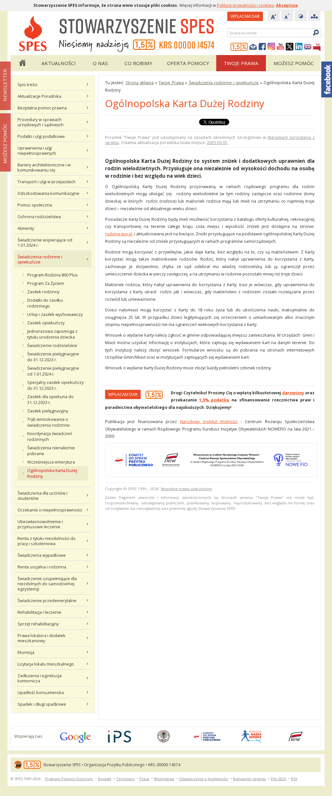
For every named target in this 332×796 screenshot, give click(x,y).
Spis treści (27, 84)
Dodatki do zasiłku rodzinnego (45, 303)
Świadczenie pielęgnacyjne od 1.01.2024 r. (53, 371)
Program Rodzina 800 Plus (52, 275)
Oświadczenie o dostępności (203, 778)
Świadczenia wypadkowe (42, 555)
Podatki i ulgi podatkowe (41, 136)
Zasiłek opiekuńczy (46, 323)
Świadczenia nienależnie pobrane (51, 450)
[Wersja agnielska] (307, 47)
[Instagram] (271, 47)
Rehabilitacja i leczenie (39, 612)
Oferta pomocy (188, 63)
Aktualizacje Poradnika (39, 96)
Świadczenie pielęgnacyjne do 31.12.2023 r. (53, 357)
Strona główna (22, 63)
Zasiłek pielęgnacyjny (47, 411)
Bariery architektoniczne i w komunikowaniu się (44, 167)
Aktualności (59, 63)
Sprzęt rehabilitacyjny (38, 624)
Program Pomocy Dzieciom (69, 778)
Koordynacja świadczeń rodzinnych (49, 436)
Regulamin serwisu (249, 778)
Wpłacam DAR (245, 16)
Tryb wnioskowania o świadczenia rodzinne (48, 422)
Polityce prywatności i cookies (245, 5)
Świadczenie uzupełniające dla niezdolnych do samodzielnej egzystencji (47, 584)
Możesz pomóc (294, 63)
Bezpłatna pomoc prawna (42, 108)
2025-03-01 (217, 142)
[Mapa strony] (314, 16)
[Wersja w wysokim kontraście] (301, 16)
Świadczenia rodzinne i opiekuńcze (40, 259)
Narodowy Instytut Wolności (209, 421)
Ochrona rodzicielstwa (39, 216)
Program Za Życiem (45, 283)
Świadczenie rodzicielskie (52, 345)
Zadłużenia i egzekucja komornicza (40, 678)
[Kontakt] (253, 47)
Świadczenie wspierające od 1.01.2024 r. (45, 242)
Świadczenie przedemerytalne (47, 600)
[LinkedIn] (298, 47)
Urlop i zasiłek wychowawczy (55, 314)
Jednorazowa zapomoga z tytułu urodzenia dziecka (52, 334)
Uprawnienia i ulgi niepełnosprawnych (37, 150)
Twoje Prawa (241, 63)
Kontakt (104, 778)
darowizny (293, 393)
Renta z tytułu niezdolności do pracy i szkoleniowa (47, 540)
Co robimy (138, 63)
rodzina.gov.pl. (119, 234)
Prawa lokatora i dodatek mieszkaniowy (41, 638)
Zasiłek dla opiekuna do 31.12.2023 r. (50, 399)
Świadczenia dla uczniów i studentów (42, 495)
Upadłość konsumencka (41, 692)
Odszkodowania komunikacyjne (48, 193)
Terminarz (125, 778)
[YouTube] (280, 47)
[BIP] (316, 47)
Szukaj (229, 32)
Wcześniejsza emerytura (51, 462)
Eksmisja (26, 652)
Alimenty (26, 228)
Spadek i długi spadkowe (42, 704)
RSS (294, 778)
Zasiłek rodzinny (43, 292)
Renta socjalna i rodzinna (42, 567)
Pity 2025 (278, 778)
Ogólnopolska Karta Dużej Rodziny (52, 473)
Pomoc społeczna (35, 205)
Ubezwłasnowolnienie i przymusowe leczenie (40, 524)
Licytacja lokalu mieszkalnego (46, 664)
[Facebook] (262, 47)
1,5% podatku (214, 400)
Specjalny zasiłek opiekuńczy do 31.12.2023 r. (55, 385)
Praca (144, 778)
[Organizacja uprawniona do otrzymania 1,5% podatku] (239, 47)
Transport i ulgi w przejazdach (47, 182)
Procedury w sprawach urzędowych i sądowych (41, 122)
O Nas (100, 63)
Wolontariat (164, 778)
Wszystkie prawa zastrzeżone (186, 488)
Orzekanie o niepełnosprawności (50, 510)
